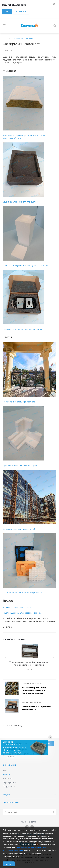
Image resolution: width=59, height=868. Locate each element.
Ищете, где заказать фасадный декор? (22, 613)
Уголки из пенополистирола (17, 607)
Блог (5, 770)
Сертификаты (9, 782)
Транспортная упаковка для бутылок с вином (25, 265)
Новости (7, 774)
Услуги (6, 794)
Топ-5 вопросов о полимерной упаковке (22, 592)
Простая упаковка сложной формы (20, 465)
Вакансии (7, 778)
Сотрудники (9, 786)
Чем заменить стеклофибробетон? (20, 402)
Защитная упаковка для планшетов (20, 202)
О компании (9, 765)
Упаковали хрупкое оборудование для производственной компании (29, 663)
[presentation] (5, 657)
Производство (11, 802)
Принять (8, 864)
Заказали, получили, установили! (19, 529)
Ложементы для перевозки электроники (23, 329)
